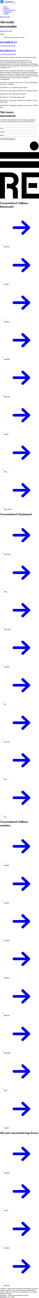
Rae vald (9, 31)
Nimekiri (6, 8)
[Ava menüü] (14, 2)
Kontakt (6, 13)
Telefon (2, 132)
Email (2, 135)
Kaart (5, 7)
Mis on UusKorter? (9, 10)
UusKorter (3, 1295)
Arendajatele (7, 12)
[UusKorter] (6, 3)
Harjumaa (3, 31)
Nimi (1, 128)
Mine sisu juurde (5, 17)
